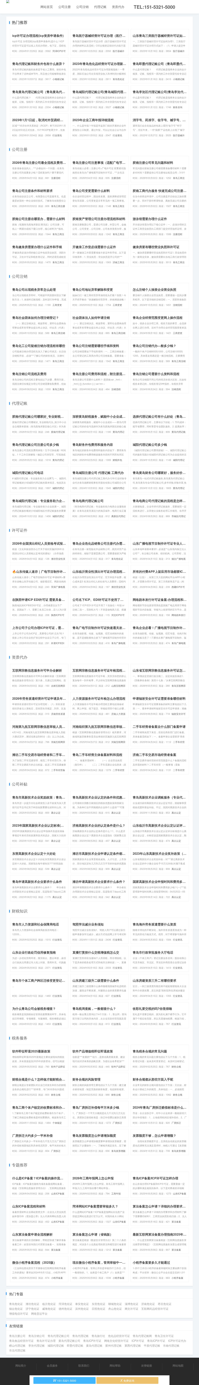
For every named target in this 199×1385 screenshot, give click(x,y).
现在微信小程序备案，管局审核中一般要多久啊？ (99, 1262)
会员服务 (52, 1365)
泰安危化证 (82, 1304)
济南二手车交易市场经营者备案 (154, 754)
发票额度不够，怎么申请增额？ (154, 1135)
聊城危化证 (115, 1304)
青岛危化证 (118, 79)
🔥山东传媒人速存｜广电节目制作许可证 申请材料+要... (39, 571)
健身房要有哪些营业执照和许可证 (156, 247)
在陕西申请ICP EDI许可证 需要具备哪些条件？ (39, 599)
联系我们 (83, 1365)
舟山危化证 (115, 1309)
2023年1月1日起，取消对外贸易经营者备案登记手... (39, 120)
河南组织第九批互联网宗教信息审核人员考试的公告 (99, 726)
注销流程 (177, 304)
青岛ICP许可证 (92, 1341)
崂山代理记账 (17, 1345)
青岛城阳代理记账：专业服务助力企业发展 (39, 500)
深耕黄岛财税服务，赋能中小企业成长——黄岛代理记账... (99, 416)
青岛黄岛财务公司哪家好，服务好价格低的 (160, 472)
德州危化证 (65, 1309)
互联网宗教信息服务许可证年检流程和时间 (99, 670)
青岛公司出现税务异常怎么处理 (34, 289)
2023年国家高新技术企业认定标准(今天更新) (39, 825)
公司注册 (64, 6)
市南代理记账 (171, 1345)
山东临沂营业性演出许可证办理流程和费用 (99, 571)
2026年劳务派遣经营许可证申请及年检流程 (39, 698)
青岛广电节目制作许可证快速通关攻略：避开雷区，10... (99, 627)
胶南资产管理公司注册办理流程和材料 (98, 218)
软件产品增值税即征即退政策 (92, 1051)
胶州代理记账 (113, 1345)
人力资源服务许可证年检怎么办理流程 (98, 698)
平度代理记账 (152, 1345)
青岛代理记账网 (142, 1336)
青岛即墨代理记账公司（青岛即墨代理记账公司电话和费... (160, 63)
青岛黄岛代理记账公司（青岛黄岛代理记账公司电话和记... (39, 92)
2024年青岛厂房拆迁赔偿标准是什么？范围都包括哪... (160, 1107)
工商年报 (116, 1193)
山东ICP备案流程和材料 (28, 1206)
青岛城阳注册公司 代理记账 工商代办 (98, 472)
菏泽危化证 (65, 1304)
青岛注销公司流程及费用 (29, 374)
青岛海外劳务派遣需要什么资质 (154, 924)
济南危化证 (148, 1304)
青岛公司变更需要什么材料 (91, 190)
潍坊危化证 (32, 1304)
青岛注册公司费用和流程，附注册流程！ (99, 374)
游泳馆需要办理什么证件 (150, 218)
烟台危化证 (16, 1309)
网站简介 (20, 1365)
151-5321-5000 (64, 1380)
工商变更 (57, 304)
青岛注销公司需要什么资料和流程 (156, 374)
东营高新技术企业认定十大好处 (34, 853)
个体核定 (57, 1122)
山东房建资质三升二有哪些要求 (154, 980)
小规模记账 (58, 79)
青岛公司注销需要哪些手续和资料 (95, 345)
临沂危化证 (49, 1304)
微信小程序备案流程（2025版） (34, 1262)
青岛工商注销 (58, 333)
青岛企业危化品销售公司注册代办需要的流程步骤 (99, 543)
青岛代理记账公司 (58, 1336)
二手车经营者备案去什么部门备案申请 (159, 726)
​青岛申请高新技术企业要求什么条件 (37, 881)
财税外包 (117, 459)
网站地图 (178, 1365)
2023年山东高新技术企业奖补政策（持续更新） (160, 853)
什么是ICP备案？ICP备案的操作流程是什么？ (39, 1178)
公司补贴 (19, 784)
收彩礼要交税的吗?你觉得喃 (152, 1008)
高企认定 (55, 812)
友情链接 (146, 1365)
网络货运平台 (39, 1313)
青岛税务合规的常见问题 (150, 1051)
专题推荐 (19, 1165)
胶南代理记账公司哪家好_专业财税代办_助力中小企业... (39, 416)
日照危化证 (98, 1309)
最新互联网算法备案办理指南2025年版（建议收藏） (160, 1234)
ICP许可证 (138, 1341)
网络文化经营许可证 (116, 1341)
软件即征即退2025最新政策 (31, 1051)
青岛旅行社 (98, 1336)
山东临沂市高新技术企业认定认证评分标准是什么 (160, 825)
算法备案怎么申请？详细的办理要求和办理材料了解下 (160, 1206)
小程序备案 (57, 1277)
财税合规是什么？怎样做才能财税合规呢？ (39, 1079)
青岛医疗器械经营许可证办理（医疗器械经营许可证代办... (99, 35)
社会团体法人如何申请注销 (91, 317)
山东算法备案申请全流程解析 (32, 1234)
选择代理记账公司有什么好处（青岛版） (160, 416)
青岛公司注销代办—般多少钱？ (154, 345)
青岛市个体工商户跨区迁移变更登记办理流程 (39, 980)
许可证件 (19, 530)
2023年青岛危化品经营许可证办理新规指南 (99, 63)
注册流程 (55, 177)
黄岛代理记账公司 (69, 1341)
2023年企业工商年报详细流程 (93, 120)
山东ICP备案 (57, 1193)
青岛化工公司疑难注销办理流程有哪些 (38, 345)
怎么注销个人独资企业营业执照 (154, 289)
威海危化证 (49, 1309)
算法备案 (176, 1221)
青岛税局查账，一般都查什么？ (94, 1008)
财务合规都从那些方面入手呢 (153, 1079)
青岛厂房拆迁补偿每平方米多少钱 (95, 1107)
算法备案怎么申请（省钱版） (92, 1234)
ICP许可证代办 (177, 1341)
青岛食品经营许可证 (21, 1341)
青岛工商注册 (58, 206)
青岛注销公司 (36, 1336)
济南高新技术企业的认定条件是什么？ (98, 825)
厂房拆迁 (117, 1122)
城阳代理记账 (56, 1345)
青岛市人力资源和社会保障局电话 (35, 924)
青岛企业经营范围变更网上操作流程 (157, 317)
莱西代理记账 (133, 1345)
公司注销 (82, 6)
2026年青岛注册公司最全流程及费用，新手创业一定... (39, 162)
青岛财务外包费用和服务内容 (92, 444)
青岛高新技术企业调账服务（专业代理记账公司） (160, 797)
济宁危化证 (32, 1309)
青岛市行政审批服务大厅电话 (153, 952)
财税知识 (19, 911)
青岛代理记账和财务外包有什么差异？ (38, 63)
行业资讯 (57, 135)
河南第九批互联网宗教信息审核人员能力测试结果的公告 (39, 726)
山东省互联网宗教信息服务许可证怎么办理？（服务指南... (160, 670)
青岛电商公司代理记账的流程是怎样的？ (160, 500)
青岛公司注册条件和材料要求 (32, 190)
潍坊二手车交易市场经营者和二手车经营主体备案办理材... (39, 754)
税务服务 (19, 1038)
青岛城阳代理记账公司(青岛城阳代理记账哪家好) (99, 92)
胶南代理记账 (58, 431)
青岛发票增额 (118, 1150)
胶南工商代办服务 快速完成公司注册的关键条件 (160, 190)
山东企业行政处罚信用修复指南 (34, 952)
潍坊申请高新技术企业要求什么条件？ (98, 881)
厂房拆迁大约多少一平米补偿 (32, 1135)
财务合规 (176, 1066)
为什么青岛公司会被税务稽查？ (34, 1008)
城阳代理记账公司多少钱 (150, 444)
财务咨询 (177, 107)
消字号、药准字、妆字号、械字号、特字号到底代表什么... (160, 120)
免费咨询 (127, 1380)
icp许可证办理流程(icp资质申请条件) (38, 35)
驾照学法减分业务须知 (88, 924)
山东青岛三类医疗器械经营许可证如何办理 (160, 35)
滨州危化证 (82, 1309)
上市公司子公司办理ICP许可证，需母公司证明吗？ (39, 627)
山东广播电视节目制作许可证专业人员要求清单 (160, 543)
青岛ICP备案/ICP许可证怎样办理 (155, 1178)
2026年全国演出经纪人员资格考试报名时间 (39, 543)
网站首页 (46, 6)
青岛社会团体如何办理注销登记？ (35, 317)
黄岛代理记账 (179, 431)
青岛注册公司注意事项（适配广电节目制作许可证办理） (99, 162)
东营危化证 (98, 1304)
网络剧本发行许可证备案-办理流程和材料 (160, 599)
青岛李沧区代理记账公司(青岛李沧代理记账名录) (160, 92)
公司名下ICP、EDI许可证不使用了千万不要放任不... (99, 599)
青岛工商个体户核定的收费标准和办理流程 (39, 1107)
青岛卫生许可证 (164, 1336)
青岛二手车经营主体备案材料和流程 (97, 754)
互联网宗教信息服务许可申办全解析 (37, 670)
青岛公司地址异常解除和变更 (92, 289)
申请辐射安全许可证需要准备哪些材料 (159, 698)
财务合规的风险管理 (86, 1079)
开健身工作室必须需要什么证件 (94, 247)
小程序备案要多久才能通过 (151, 1262)
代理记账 (100, 6)
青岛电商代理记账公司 (88, 500)
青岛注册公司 (17, 1336)
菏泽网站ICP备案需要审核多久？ (95, 1206)
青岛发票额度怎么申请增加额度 (94, 1135)
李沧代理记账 (36, 1345)
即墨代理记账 (75, 1345)
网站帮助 (115, 1365)
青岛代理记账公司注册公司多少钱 (35, 444)
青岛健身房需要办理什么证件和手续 (37, 247)
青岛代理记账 (80, 1336)
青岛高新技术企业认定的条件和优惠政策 (99, 797)
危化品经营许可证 (119, 1336)
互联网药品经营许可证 (154, 1309)
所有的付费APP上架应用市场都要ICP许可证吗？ (160, 571)
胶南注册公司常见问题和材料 (153, 162)
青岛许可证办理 (46, 1341)
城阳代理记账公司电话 (27, 472)
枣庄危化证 (164, 1304)
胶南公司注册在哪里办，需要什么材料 (38, 218)
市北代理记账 (17, 1350)
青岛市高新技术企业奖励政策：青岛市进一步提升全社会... (39, 797)
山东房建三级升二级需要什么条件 (95, 980)
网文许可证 (131, 1309)
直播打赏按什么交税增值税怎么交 (95, 952)
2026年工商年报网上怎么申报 (93, 1178)
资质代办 (118, 6)
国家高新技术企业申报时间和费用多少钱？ (160, 881)
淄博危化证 (131, 1304)
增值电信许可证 (18, 1313)
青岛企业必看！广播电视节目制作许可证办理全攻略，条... (160, 627)
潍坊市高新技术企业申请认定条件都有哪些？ (99, 853)
